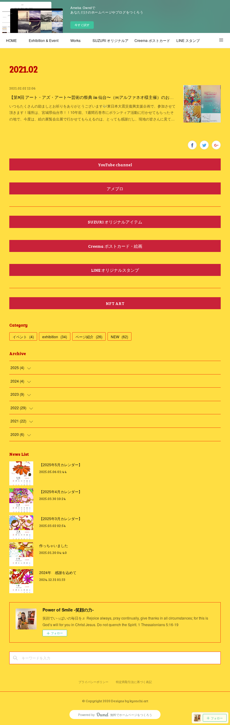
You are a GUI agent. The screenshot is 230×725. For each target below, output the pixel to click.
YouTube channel (115, 164)
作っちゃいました (53, 545)
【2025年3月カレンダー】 (60, 518)
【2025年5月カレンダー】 (60, 464)
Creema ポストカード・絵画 (152, 40)
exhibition (54, 336)
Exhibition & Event (43, 40)
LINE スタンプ (188, 40)
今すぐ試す (82, 25)
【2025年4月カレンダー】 (60, 491)
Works (75, 40)
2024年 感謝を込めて (57, 572)
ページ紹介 (88, 336)
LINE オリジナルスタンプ (115, 270)
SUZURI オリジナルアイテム (110, 40)
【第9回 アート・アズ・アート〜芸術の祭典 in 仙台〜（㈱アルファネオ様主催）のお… (91, 97)
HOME (11, 40)
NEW (119, 336)
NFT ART (115, 303)
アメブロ (115, 188)
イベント (23, 336)
